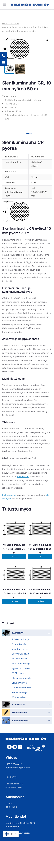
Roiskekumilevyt (20, 639)
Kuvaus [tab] (28, 133)
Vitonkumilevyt (20, 649)
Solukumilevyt (19, 682)
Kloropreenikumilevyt (23, 678)
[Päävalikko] (6, 5)
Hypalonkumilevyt (21, 668)
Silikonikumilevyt (21, 644)
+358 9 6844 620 (14, 764)
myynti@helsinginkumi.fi (18, 767)
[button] (47, 40)
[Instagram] (20, 747)
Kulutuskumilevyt (21, 663)
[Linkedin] (9, 747)
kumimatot (23, 476)
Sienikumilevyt (19, 692)
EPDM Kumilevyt (20, 673)
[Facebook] (14, 747)
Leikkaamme (9, 495)
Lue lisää (14, 556)
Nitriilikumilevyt (20, 658)
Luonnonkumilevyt (21, 687)
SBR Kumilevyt (19, 697)
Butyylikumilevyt (20, 653)
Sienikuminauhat (32, 27)
